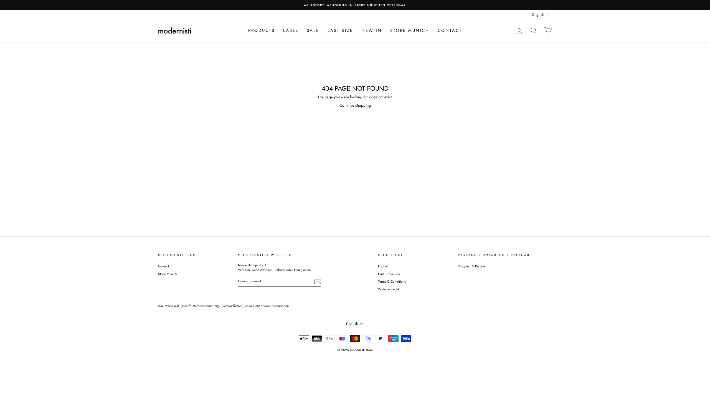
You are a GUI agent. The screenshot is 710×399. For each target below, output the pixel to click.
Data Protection (389, 274)
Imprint (383, 266)
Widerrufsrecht (388, 289)
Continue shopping (355, 105)
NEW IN (371, 30)
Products (261, 30)
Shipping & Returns (471, 266)
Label (290, 30)
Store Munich (409, 30)
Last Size (340, 30)
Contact (450, 30)
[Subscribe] (317, 281)
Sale (313, 30)
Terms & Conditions (392, 281)
